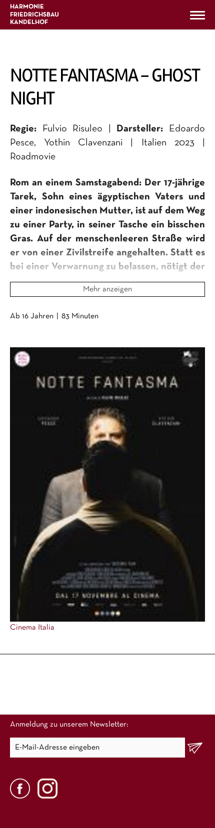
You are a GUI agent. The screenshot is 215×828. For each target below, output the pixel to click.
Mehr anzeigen (107, 289)
